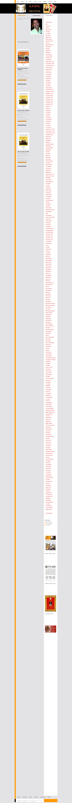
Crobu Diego (48, 123)
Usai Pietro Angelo (49, 481)
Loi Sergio (47, 247)
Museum (50, 1)
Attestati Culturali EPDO (49, 613)
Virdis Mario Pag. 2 (49, 496)
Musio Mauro (48, 327)
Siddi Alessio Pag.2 (49, 455)
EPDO (18, 1)
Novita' (30, 1)
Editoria (22, 1)
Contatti (55, 1)
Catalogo (35, 1)
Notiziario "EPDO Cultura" (50, 553)
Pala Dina (47, 350)
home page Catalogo (36, 15)
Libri (26, 1)
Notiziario (44, 1)
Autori (40, 1)
